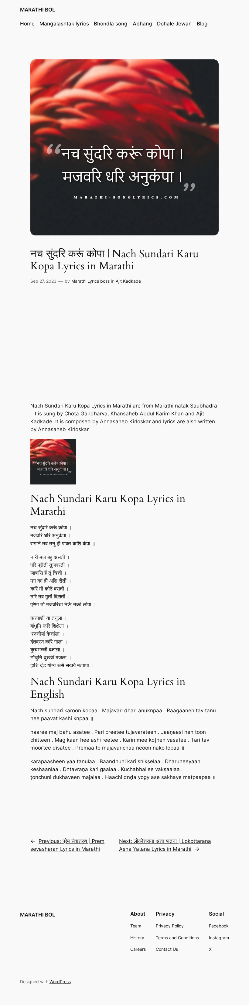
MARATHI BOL (37, 10)
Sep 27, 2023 (43, 281)
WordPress (60, 981)
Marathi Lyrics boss (90, 281)
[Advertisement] (124, 340)
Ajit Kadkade (128, 281)
